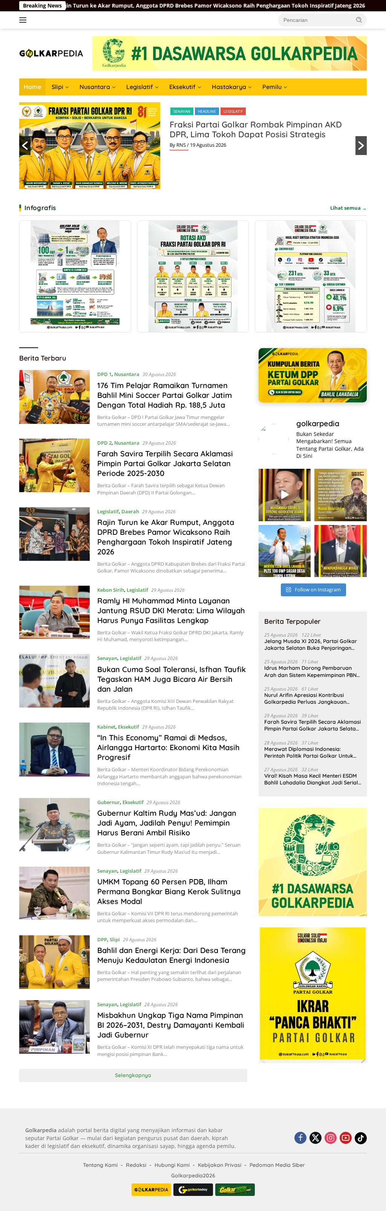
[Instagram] (331, 1138)
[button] (359, 20)
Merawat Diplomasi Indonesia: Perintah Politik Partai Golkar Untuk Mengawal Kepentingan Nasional (308, 752)
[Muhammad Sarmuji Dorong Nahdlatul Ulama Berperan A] (285, 495)
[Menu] (24, 20)
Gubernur (108, 802)
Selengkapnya (133, 1075)
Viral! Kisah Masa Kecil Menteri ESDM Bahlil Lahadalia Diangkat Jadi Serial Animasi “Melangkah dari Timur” (311, 779)
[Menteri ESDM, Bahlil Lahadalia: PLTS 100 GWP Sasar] (285, 551)
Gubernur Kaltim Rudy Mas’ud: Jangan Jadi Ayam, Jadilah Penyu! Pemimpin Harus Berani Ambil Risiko (166, 822)
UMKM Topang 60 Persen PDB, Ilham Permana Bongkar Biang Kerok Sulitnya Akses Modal (168, 891)
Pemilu (272, 87)
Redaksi (136, 1165)
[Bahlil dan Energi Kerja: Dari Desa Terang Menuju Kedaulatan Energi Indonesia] (54, 962)
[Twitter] (315, 1138)
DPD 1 (104, 374)
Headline (207, 111)
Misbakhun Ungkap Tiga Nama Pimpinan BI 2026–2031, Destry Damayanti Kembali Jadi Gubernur (170, 1024)
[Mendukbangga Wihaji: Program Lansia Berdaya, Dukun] (340, 551)
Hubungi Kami (172, 1165)
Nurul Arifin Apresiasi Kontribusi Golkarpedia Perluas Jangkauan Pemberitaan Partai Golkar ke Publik (310, 698)
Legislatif (139, 87)
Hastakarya (229, 87)
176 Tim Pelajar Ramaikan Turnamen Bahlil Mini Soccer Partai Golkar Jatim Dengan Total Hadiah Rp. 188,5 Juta (164, 395)
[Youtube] (346, 1138)
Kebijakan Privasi (219, 1165)
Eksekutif (182, 87)
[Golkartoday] (193, 1189)
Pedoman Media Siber (277, 1165)
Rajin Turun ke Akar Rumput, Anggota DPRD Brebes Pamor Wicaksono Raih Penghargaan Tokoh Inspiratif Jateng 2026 (165, 536)
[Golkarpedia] (51, 53)
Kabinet (106, 726)
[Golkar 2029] (235, 1189)
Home (32, 87)
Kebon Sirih (110, 589)
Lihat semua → (348, 207)
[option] (193, 145)
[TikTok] (361, 1138)
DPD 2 (104, 442)
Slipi (57, 87)
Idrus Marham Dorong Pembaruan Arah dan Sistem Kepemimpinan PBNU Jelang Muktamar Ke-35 (312, 671)
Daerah (130, 511)
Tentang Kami (100, 1165)
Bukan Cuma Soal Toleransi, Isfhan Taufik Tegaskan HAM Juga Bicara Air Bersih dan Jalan (171, 679)
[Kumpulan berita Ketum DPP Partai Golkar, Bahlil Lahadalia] (313, 375)
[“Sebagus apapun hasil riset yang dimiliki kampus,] (340, 495)
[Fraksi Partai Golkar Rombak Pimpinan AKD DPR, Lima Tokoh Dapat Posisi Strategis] (193, 276)
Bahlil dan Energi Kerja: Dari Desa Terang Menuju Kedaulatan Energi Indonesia (171, 955)
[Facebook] (300, 1138)
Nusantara (95, 87)
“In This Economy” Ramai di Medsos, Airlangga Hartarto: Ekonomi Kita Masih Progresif (168, 747)
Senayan (181, 111)
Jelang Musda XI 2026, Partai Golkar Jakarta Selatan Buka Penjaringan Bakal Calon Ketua (310, 644)
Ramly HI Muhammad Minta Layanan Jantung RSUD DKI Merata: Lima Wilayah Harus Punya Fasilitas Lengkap (171, 610)
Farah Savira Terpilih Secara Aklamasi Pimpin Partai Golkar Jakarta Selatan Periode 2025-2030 (165, 463)
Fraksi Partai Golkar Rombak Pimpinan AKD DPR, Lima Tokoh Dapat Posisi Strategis (256, 129)
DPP (102, 939)
